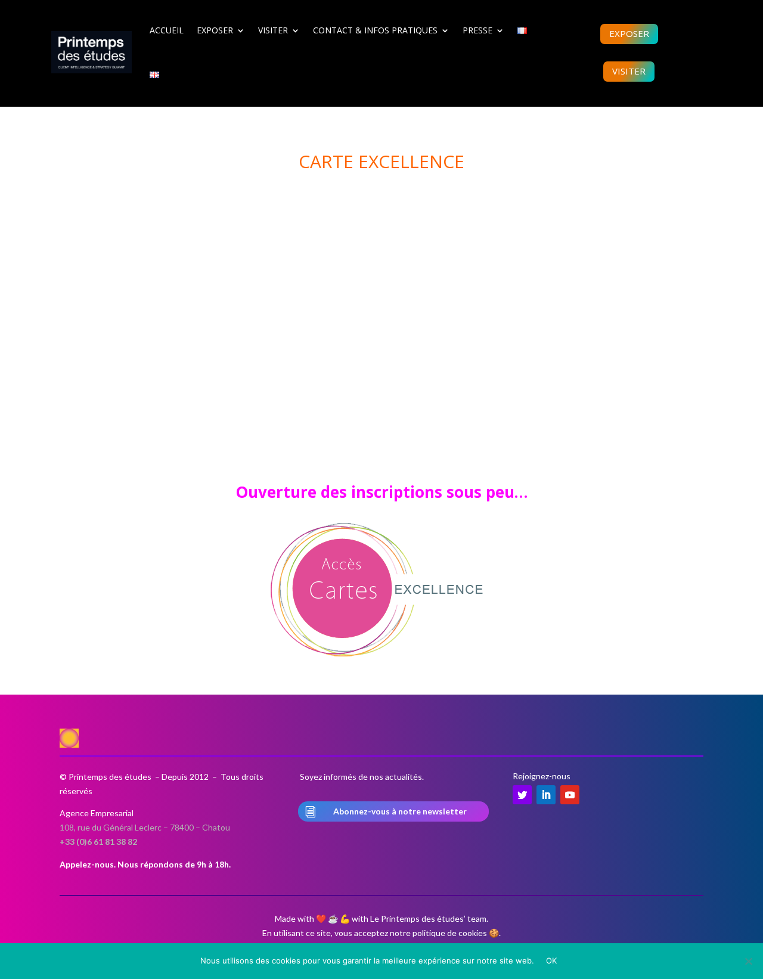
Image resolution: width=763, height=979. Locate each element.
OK (551, 960)
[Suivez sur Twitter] (522, 794)
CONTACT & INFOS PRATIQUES (375, 30)
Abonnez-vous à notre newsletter (400, 811)
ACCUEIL (167, 30)
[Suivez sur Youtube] (569, 794)
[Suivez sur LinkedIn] (546, 794)
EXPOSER (215, 30)
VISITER (273, 30)
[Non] (748, 961)
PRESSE (477, 30)
